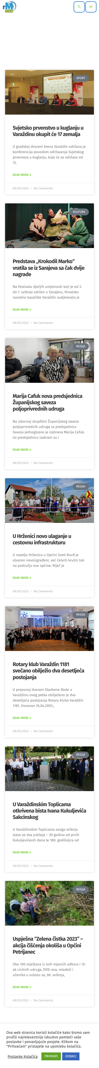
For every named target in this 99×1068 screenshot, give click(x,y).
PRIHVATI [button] (51, 1056)
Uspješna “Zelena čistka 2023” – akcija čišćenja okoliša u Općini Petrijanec (48, 945)
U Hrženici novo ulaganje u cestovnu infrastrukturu (42, 539)
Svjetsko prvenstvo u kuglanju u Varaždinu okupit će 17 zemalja (48, 131)
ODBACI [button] (70, 1056)
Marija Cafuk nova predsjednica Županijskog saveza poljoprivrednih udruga (47, 402)
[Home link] (9, 7)
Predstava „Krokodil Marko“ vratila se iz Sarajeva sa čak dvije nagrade (48, 267)
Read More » (22, 175)
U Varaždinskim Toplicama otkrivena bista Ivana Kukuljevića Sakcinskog (49, 810)
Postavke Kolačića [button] (23, 1056)
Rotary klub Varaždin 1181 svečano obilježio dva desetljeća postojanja (48, 670)
